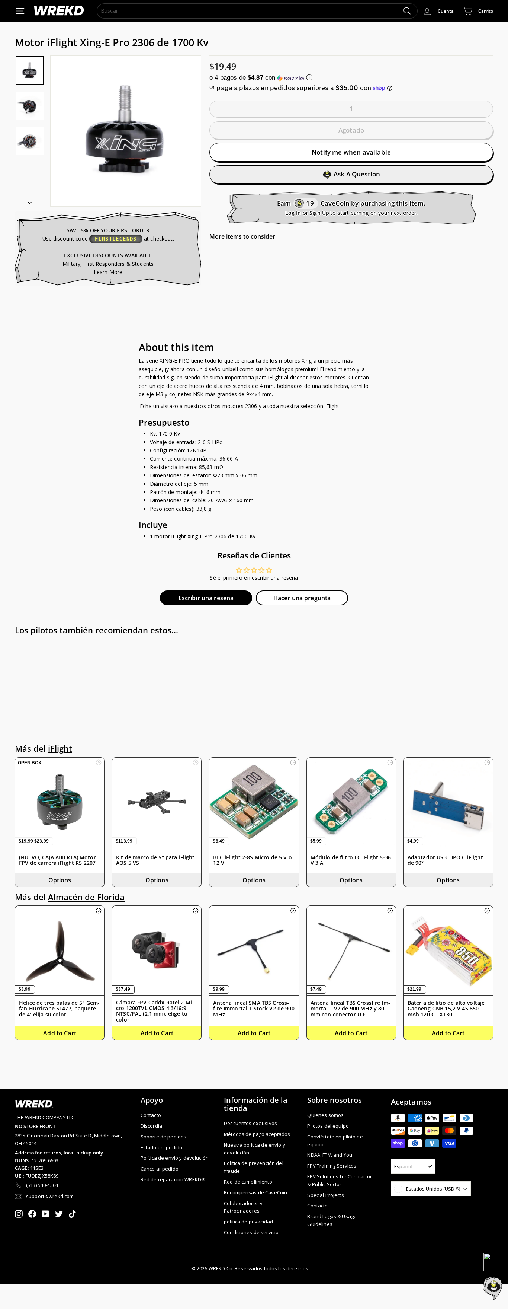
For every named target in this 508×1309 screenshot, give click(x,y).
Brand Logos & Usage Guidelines (332, 1220)
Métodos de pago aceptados (257, 1134)
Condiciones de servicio (251, 1232)
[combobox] (257, 10)
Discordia (151, 1125)
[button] (351, 77)
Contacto (151, 1115)
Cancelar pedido (160, 1168)
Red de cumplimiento (248, 1181)
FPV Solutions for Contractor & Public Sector (339, 1180)
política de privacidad (248, 1221)
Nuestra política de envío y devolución (254, 1148)
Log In (293, 212)
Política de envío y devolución (175, 1157)
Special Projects (325, 1195)
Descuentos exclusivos (250, 1123)
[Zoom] (126, 131)
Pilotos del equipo (328, 1125)
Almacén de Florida (86, 897)
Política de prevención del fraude (253, 1167)
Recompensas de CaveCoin (255, 1192)
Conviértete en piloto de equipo (335, 1140)
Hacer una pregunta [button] (302, 598)
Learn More (108, 272)
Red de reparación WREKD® (173, 1179)
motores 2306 (239, 406)
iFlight (332, 406)
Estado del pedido (161, 1147)
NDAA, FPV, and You (329, 1155)
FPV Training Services (331, 1165)
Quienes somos (325, 1115)
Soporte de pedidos (164, 1136)
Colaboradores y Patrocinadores (243, 1207)
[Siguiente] (30, 201)
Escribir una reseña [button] (206, 598)
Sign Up (319, 212)
